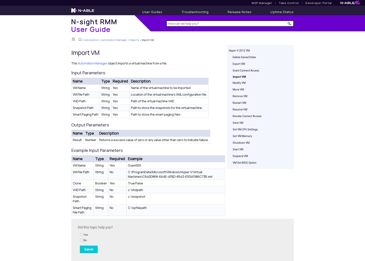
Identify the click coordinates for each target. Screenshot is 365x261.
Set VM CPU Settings (245, 129)
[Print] (73, 39)
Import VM (239, 76)
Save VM (238, 122)
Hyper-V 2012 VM (239, 50)
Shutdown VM (241, 142)
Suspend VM (240, 156)
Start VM (238, 149)
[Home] (80, 40)
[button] (289, 24)
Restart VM (239, 102)
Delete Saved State (244, 57)
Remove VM (240, 96)
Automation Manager (114, 40)
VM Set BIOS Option (244, 162)
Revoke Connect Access (247, 116)
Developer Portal (318, 3)
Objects (134, 40)
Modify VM (239, 82)
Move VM (238, 89)
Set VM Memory (242, 136)
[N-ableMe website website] (350, 4)
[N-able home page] (83, 12)
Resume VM (240, 109)
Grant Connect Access (246, 70)
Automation (91, 40)
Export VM (239, 63)
